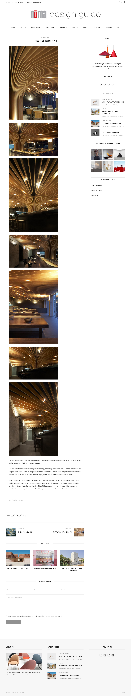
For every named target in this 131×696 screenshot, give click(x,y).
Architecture (36, 27)
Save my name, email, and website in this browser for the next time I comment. (35, 616)
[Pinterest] (20, 515)
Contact (109, 27)
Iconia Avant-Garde (97, 185)
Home (13, 27)
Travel (84, 27)
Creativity (50, 27)
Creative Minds (107, 99)
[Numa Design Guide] (65, 14)
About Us (23, 27)
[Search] (117, 27)
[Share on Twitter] (17, 515)
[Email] (24, 515)
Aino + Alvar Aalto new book (113, 102)
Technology (96, 27)
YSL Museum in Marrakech (17, 569)
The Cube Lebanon (25, 532)
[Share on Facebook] (13, 515)
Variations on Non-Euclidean (29, 2)
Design (62, 27)
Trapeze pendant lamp (110, 133)
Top (124, 692)
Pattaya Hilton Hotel (62, 532)
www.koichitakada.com (16, 500)
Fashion (75, 27)
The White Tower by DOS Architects (72, 570)
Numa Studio (94, 195)
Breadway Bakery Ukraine (45, 569)
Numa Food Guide (96, 190)
